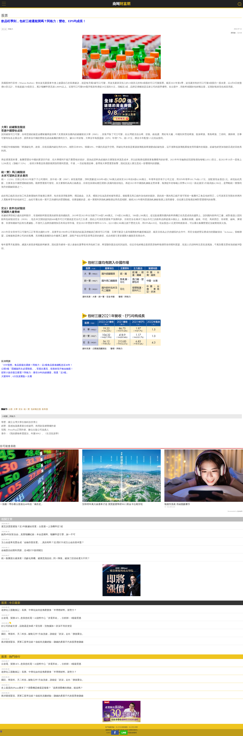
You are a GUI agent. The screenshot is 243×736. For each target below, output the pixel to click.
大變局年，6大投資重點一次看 (16, 376)
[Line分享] (124, 732)
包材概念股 (36, 409)
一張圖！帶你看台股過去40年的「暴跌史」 (21, 504)
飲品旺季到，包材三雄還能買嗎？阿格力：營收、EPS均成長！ (43, 21)
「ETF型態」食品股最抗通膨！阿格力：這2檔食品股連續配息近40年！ (37, 365)
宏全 (21, 409)
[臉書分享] (115, 732)
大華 (16, 409)
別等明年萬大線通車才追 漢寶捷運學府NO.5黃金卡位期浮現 (112, 504)
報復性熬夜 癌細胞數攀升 (177, 504)
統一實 (27, 409)
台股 (10, 409)
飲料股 (45, 409)
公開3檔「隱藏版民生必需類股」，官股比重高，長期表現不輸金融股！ (37, 368)
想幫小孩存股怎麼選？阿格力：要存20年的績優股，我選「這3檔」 (34, 372)
